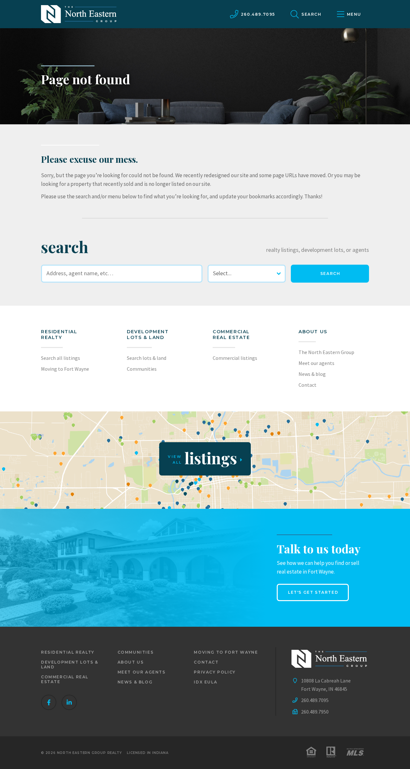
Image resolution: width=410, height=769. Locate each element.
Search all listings (60, 358)
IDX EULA (205, 682)
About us (313, 332)
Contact (307, 385)
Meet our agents (316, 363)
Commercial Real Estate (231, 334)
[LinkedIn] (69, 702)
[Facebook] (48, 702)
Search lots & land (146, 358)
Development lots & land (148, 334)
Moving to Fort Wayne (65, 369)
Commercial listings (235, 358)
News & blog (312, 374)
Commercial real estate (64, 679)
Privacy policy (214, 672)
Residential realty (59, 334)
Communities (142, 369)
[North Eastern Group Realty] (79, 14)
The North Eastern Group (326, 352)
